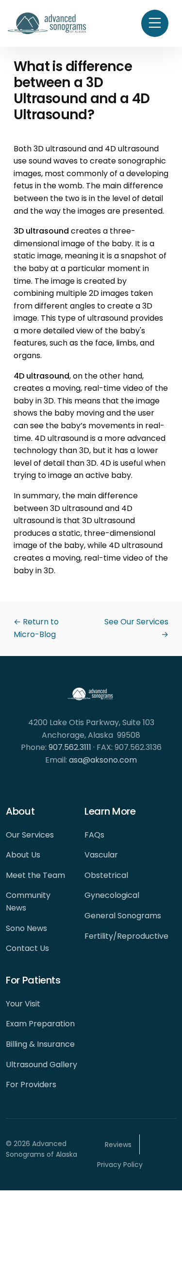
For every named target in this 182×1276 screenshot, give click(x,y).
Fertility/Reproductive (126, 936)
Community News (28, 901)
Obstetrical (106, 875)
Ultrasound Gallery (41, 1064)
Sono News (26, 928)
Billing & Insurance (40, 1044)
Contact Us (27, 948)
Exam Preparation (40, 1023)
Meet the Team (35, 875)
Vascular (101, 854)
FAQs (94, 834)
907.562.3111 (70, 747)
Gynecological (111, 895)
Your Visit (23, 1003)
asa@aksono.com (103, 760)
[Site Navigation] (154, 23)
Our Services (30, 834)
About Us (23, 854)
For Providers (31, 1084)
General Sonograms (122, 915)
